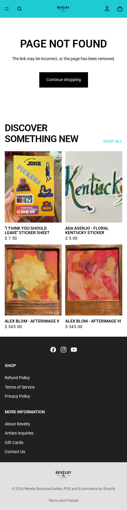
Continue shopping (63, 79)
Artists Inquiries (19, 433)
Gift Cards (14, 442)
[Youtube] (73, 349)
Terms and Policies (63, 501)
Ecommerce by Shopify (97, 489)
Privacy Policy (17, 396)
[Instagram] (63, 349)
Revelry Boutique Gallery (43, 489)
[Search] (19, 8)
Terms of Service (20, 387)
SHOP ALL (112, 141)
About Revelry (17, 424)
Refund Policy (17, 377)
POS (67, 489)
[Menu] (7, 9)
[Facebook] (53, 349)
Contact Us (15, 452)
